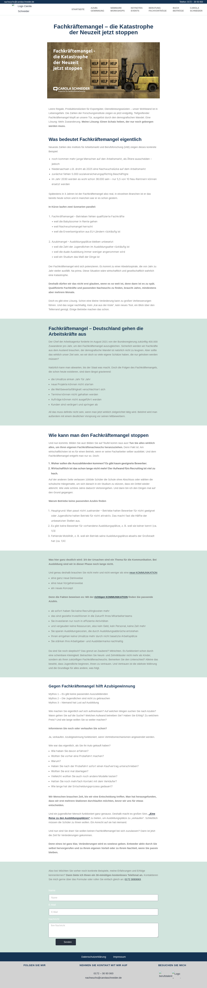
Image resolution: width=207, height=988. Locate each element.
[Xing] (30, 974)
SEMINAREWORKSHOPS (117, 9)
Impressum (119, 956)
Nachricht (54, 919)
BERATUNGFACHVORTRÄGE (158, 9)
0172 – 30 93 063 (195, 2)
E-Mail (52, 904)
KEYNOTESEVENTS (137, 9)
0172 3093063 (133, 879)
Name (52, 890)
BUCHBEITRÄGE (178, 9)
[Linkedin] (38, 974)
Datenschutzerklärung (93, 956)
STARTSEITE (78, 9)
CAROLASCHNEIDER (196, 9)
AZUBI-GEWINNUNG (97, 9)
